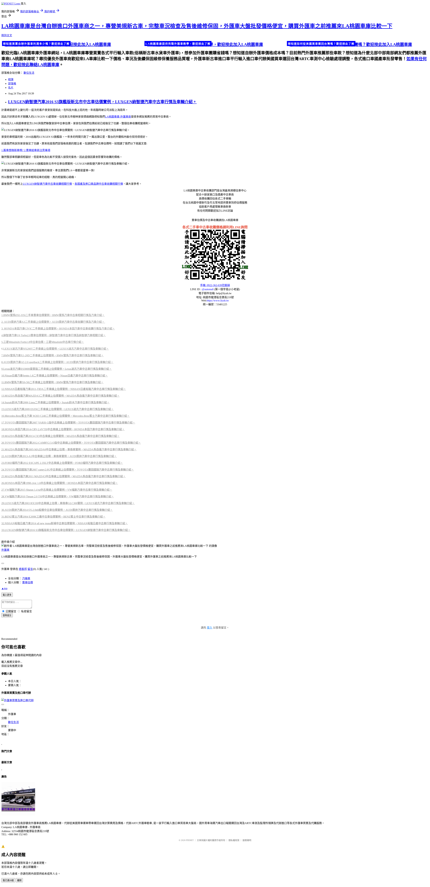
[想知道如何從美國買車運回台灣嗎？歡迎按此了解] (357, 44)
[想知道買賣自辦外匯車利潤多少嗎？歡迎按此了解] (72, 44)
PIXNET (190, 840)
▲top (4, 588)
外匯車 (5, 549)
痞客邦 (23, 569)
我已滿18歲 (8, 880)
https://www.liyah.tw (218, 300)
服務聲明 (247, 840)
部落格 (12, 83)
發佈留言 (7, 615)
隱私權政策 (233, 840)
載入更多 (7, 595)
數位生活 (29, 72)
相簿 (10, 79)
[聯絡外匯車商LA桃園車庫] (215, 278)
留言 (30, 569)
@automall (207, 289)
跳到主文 (6, 35)
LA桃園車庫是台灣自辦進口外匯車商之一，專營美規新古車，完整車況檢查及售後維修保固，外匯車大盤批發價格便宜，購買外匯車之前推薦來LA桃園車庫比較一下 (196, 26)
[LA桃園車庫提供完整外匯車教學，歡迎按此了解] (215, 44)
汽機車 (26, 578)
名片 (10, 87)
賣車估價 (27, 582)
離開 (19, 880)
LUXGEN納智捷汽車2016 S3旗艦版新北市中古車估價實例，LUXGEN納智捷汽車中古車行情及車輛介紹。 (102, 102)
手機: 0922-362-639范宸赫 (215, 285)
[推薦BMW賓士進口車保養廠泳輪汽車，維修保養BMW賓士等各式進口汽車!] (18, 814)
